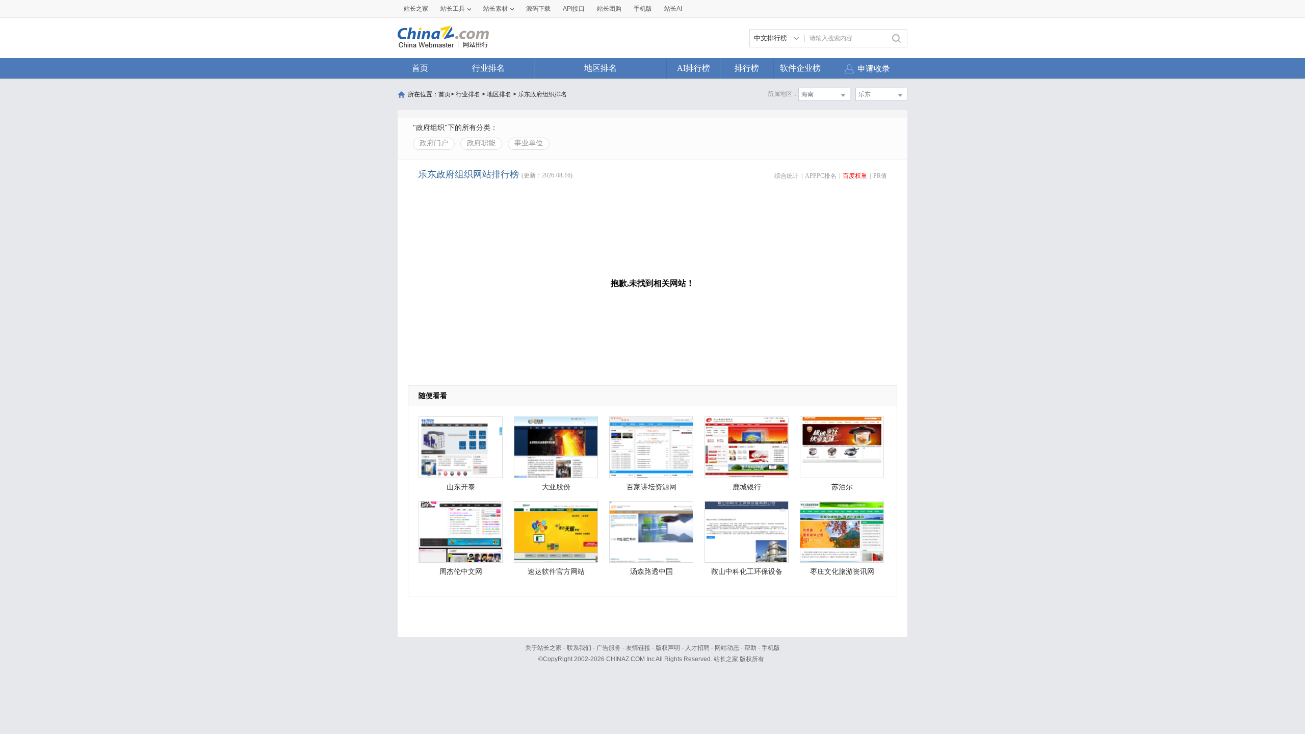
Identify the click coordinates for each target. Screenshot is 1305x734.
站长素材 (495, 8)
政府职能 (481, 143)
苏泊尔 (842, 487)
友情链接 (638, 647)
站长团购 (609, 8)
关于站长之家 (543, 647)
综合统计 (786, 175)
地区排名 (600, 68)
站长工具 (452, 8)
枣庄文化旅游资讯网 (842, 571)
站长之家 (416, 8)
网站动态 (727, 647)
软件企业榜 (800, 68)
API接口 (574, 8)
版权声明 (668, 647)
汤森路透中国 (651, 571)
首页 (420, 68)
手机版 (771, 647)
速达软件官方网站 (556, 571)
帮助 (750, 647)
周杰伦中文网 (460, 571)
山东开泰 (461, 487)
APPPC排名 (821, 175)
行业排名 (488, 68)
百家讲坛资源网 (651, 487)
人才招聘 (697, 647)
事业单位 (528, 143)
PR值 (880, 175)
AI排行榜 (693, 68)
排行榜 (747, 68)
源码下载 (538, 8)
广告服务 (608, 647)
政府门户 (434, 143)
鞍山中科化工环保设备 (746, 571)
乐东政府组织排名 (542, 94)
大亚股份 (556, 487)
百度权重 (855, 175)
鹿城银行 (747, 487)
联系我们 (579, 647)
